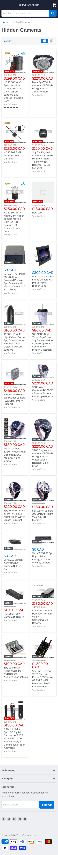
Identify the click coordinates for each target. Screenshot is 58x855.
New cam (37, 212)
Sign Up (47, 804)
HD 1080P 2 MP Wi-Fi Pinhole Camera (13, 155)
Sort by (7, 41)
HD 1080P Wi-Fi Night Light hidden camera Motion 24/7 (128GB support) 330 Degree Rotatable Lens (14, 222)
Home (4, 22)
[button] (11, 107)
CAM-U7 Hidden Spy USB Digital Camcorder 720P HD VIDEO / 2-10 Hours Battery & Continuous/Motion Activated (14, 738)
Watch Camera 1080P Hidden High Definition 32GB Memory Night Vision (15, 454)
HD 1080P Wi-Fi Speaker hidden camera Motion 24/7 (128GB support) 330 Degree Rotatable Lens (13, 91)
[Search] (53, 13)
